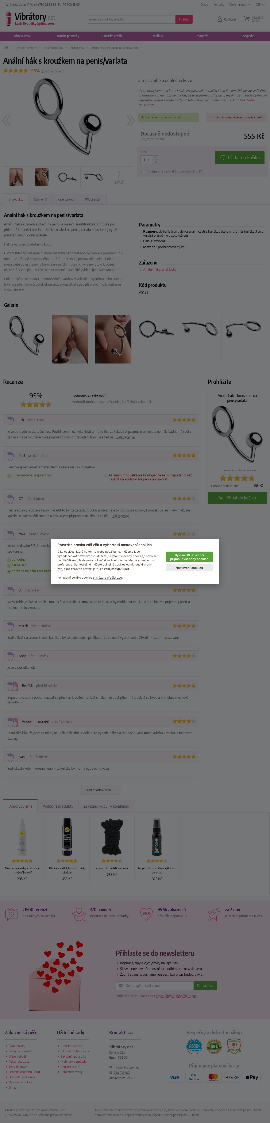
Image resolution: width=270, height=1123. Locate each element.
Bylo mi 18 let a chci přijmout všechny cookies (189, 557)
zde (59, 569)
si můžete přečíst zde (107, 577)
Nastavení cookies (189, 568)
